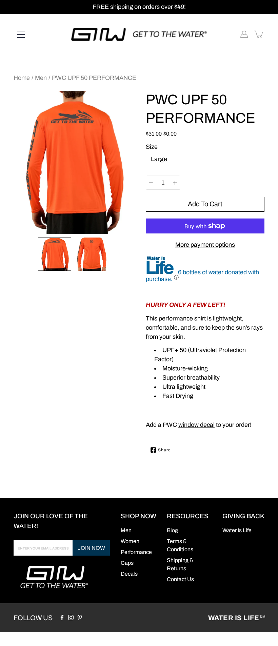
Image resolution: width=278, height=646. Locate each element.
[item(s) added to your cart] (259, 34)
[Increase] (175, 182)
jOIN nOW (91, 548)
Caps (127, 563)
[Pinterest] (79, 617)
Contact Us (180, 579)
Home (22, 77)
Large (159, 159)
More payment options (205, 244)
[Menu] (21, 35)
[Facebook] (62, 617)
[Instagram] (71, 617)
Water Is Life (236, 618)
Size (152, 146)
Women (130, 541)
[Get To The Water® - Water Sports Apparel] (139, 34)
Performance (136, 552)
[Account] (244, 34)
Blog (172, 530)
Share (164, 450)
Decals (129, 574)
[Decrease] (151, 182)
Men (41, 77)
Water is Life (237, 530)
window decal (196, 424)
